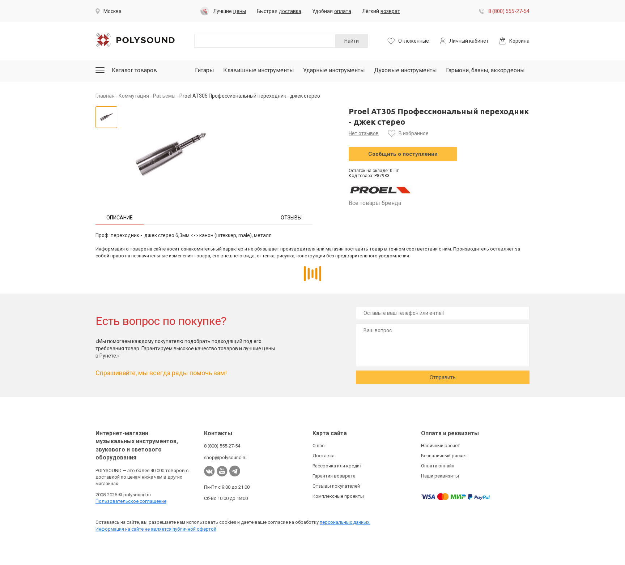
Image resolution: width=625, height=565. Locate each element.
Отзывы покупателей (336, 486)
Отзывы (291, 218)
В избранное (414, 133)
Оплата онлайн (437, 465)
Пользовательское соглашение (130, 501)
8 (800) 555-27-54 (509, 11)
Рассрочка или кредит (337, 465)
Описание (119, 218)
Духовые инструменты (405, 70)
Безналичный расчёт (444, 455)
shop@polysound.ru (225, 457)
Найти (351, 41)
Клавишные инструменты (258, 70)
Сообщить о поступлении (403, 154)
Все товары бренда (375, 203)
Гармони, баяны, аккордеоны (485, 70)
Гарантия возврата (334, 476)
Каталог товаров (134, 70)
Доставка (323, 455)
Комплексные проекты (338, 496)
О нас (318, 445)
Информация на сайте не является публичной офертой (155, 529)
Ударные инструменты (334, 70)
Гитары (204, 70)
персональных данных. (345, 522)
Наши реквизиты (440, 476)
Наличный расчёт (440, 445)
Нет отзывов (364, 133)
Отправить (443, 377)
